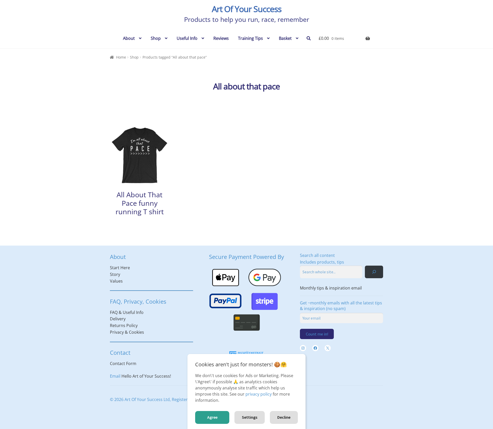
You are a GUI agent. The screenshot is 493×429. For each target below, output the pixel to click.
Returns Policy (124, 325)
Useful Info (187, 38)
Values (116, 281)
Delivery (118, 319)
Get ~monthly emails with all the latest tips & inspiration (341, 305)
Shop (156, 38)
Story (115, 274)
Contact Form (123, 363)
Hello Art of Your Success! (146, 376)
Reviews (221, 38)
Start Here (120, 268)
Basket (285, 38)
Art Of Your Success (246, 8)
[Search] (374, 272)
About (129, 38)
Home (121, 57)
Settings (249, 417)
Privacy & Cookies (127, 332)
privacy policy (258, 394)
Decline (283, 417)
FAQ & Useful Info (127, 312)
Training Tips (250, 38)
